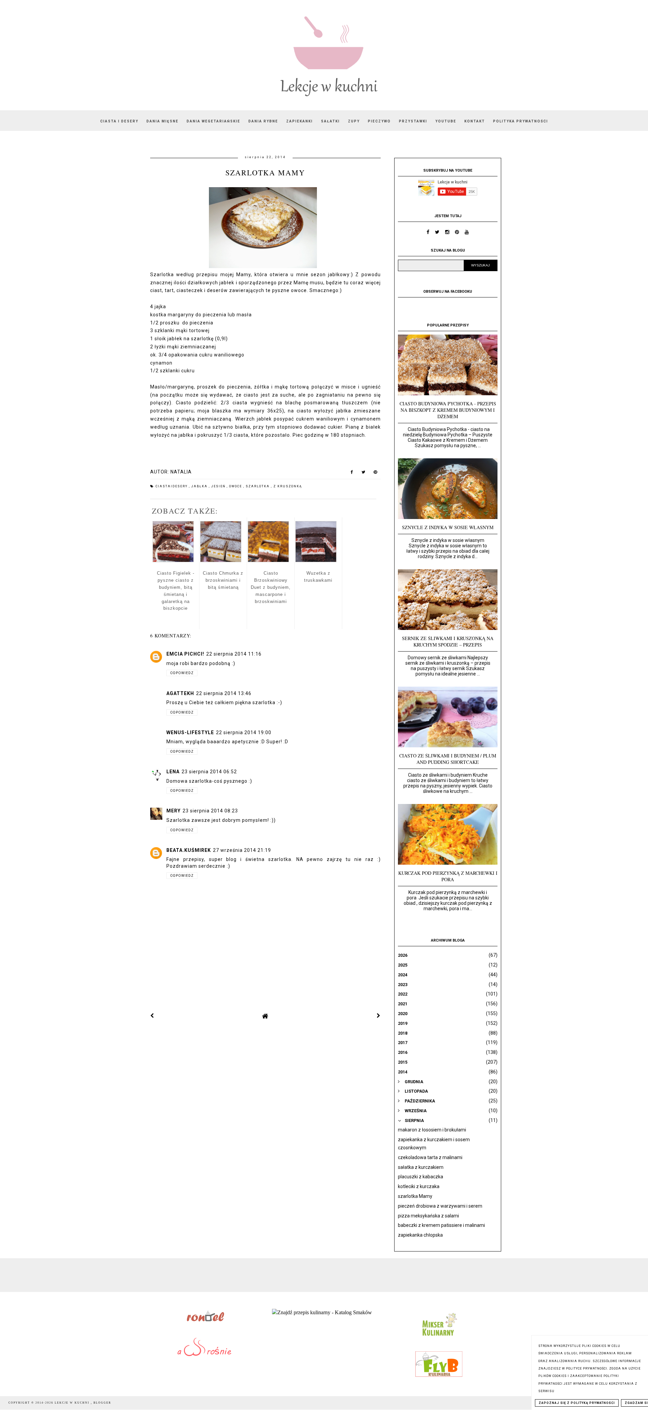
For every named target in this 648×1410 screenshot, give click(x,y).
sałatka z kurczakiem (420, 1167)
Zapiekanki (299, 121)
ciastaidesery (172, 486)
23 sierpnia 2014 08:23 (210, 810)
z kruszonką (287, 486)
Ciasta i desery (119, 121)
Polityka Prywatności (520, 121)
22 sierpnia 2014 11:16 (234, 654)
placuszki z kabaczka (420, 1176)
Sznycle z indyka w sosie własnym (447, 527)
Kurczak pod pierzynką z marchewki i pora (447, 876)
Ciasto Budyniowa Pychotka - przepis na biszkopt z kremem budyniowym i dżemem (448, 410)
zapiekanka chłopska (420, 1235)
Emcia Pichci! (185, 654)
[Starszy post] (379, 1015)
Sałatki (330, 121)
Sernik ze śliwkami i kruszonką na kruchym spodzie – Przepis (447, 641)
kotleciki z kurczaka (418, 1186)
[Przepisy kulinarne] (438, 1337)
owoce (236, 486)
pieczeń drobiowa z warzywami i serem (440, 1206)
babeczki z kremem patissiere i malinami (441, 1225)
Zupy (354, 121)
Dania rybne (263, 121)
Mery (173, 810)
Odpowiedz (182, 673)
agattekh (180, 693)
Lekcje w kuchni (73, 1402)
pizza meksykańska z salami (428, 1215)
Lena (173, 771)
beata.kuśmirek (188, 850)
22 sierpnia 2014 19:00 (243, 732)
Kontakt (474, 121)
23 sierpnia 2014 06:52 (209, 771)
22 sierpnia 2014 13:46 (223, 693)
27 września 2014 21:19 (242, 850)
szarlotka (258, 486)
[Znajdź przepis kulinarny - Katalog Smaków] (322, 1312)
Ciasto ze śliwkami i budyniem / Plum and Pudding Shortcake (447, 758)
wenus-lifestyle (190, 732)
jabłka (200, 486)
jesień (219, 486)
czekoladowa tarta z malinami (430, 1157)
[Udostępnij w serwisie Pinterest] (375, 473)
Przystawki (413, 121)
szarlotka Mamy (415, 1196)
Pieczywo (379, 121)
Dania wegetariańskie (213, 121)
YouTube (445, 121)
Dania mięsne (162, 121)
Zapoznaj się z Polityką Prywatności (577, 1403)
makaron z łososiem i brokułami (432, 1129)
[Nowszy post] (152, 1015)
